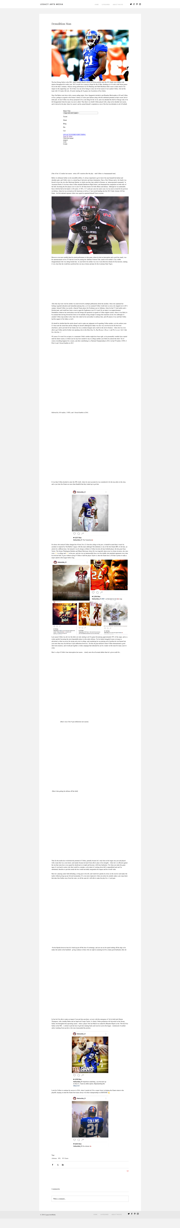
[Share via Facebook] (53, 1165)
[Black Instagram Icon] (140, 4)
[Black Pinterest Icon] (137, 4)
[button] (105, 4)
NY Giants (65, 1158)
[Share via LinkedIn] (63, 1165)
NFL (59, 1158)
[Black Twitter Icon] (131, 4)
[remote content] (90, 138)
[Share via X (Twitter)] (58, 1165)
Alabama (54, 1158)
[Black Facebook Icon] (134, 4)
